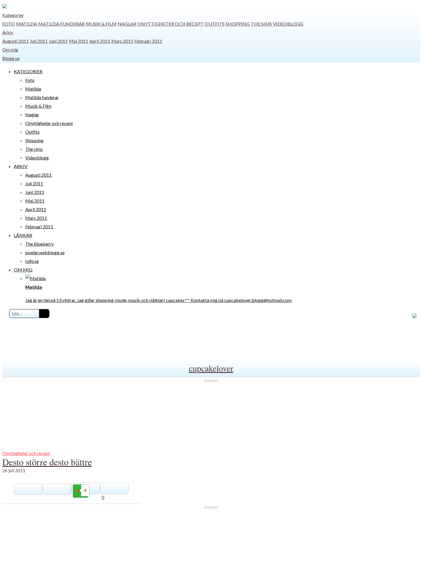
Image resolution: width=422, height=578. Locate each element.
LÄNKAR (23, 235)
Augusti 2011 (15, 41)
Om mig (10, 49)
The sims (261, 23)
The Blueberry (39, 243)
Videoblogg (288, 23)
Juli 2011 (39, 41)
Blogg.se (11, 58)
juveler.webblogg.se (45, 252)
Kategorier (13, 15)
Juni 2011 (58, 41)
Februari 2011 (148, 41)
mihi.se (32, 261)
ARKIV (21, 166)
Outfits (214, 23)
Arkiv (7, 32)
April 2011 (99, 41)
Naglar (127, 23)
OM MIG (23, 269)
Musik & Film (101, 23)
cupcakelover (211, 368)
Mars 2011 (122, 41)
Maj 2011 (78, 41)
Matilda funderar (61, 23)
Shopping (238, 23)
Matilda (26, 23)
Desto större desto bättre (47, 462)
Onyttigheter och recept (171, 23)
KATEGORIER (28, 71)
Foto (8, 23)
